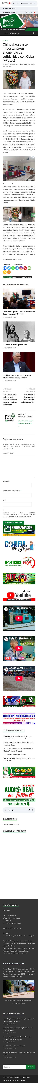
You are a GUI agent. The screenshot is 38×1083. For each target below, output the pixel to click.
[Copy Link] (5, 272)
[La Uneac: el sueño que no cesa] (19, 342)
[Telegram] (17, 268)
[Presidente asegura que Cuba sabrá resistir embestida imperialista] (19, 373)
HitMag (23, 1080)
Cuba (23, 277)
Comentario (8, 453)
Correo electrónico (12, 491)
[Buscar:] (19, 1067)
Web (4, 500)
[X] (26, 12)
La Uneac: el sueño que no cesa (15, 344)
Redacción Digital (24, 64)
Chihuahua (16, 277)
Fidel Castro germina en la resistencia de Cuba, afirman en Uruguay (19, 313)
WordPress (15, 1080)
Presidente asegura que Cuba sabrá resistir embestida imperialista (17, 376)
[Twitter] (9, 268)
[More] (9, 272)
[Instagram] (31, 12)
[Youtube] (34, 12)
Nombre (6, 481)
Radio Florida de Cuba (22, 1077)
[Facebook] (29, 12)
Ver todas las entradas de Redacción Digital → (25, 423)
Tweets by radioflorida (11, 824)
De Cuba (5, 40)
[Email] (29, 268)
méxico (28, 277)
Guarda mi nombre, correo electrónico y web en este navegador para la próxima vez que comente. (19, 515)
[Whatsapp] (13, 268)
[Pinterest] (25, 268)
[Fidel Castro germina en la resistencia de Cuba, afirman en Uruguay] (19, 309)
